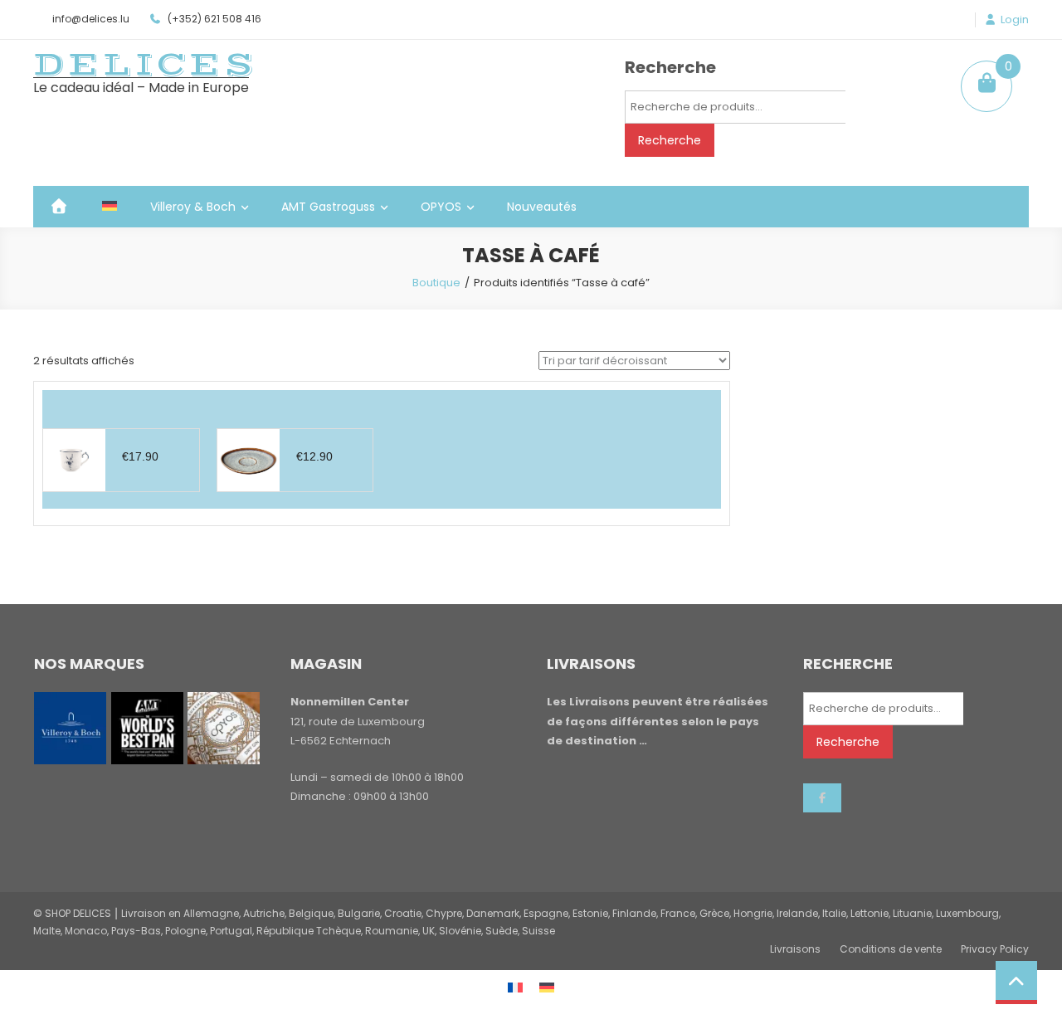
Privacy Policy (995, 949)
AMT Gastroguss (328, 206)
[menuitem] (109, 206)
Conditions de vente (891, 949)
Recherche (669, 140)
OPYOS (441, 206)
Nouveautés (542, 206)
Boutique (436, 282)
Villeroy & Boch (193, 206)
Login (1015, 19)
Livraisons (795, 949)
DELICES (145, 64)
